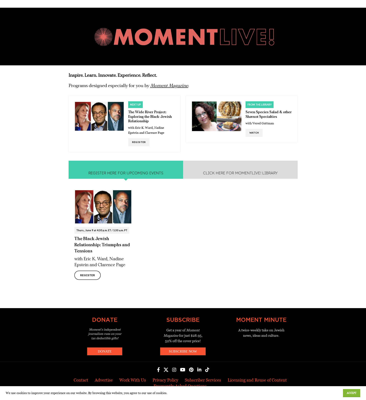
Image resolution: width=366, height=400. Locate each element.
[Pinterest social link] (191, 370)
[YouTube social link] (182, 370)
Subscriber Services (203, 380)
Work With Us (132, 380)
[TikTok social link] (207, 370)
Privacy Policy (165, 380)
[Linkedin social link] (199, 370)
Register (139, 142)
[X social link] (166, 370)
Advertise (104, 380)
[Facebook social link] (158, 370)
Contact (81, 380)
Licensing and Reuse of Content (257, 380)
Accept (351, 393)
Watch (254, 132)
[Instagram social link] (174, 370)
